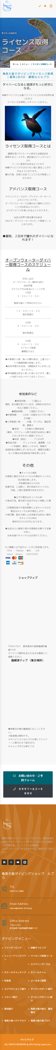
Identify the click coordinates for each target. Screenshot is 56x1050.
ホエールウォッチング (15, 972)
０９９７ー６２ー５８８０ (29, 791)
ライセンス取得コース (41, 955)
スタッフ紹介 (10, 997)
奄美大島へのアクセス (15, 1020)
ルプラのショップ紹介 (15, 988)
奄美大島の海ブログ (40, 1020)
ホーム (15, 64)
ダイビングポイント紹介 (41, 999)
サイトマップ (27, 1039)
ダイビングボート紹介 (41, 988)
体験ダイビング (38, 947)
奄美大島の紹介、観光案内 (41, 1010)
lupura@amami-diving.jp (21, 908)
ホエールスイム (38, 972)
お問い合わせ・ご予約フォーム (29, 778)
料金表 (7, 980)
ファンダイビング (13, 947)
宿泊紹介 (8, 1008)
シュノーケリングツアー (15, 957)
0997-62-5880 (17, 891)
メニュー (25, 64)
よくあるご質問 (38, 980)
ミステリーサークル (40, 964)
